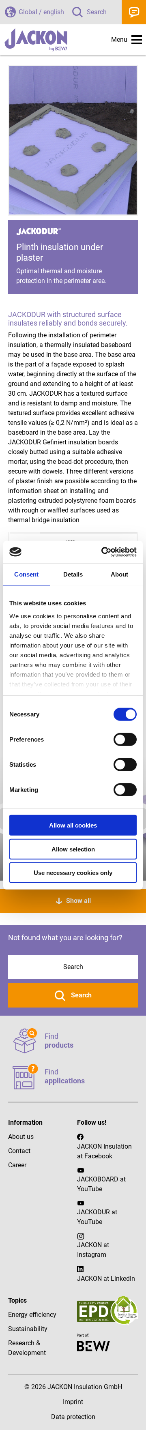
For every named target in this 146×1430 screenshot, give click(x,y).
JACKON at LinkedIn (106, 1278)
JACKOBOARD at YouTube (101, 1184)
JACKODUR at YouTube (97, 1217)
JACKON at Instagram (93, 1249)
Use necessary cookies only (73, 872)
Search (97, 12)
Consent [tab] (26, 574)
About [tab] (120, 574)
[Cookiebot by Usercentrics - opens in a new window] (103, 552)
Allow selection (73, 848)
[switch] (125, 739)
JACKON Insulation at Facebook (104, 1151)
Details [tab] (73, 574)
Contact (134, 12)
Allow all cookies (73, 825)
